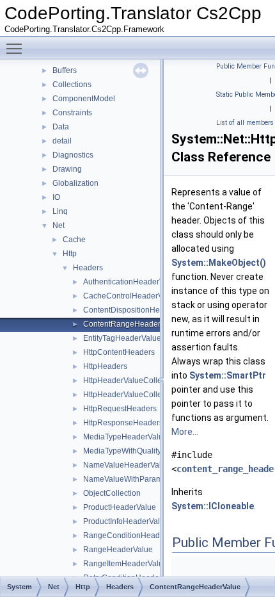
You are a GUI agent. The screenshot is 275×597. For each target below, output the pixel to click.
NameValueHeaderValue (126, 465)
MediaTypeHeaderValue (125, 436)
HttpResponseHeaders (123, 422)
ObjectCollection (112, 493)
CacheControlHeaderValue (130, 295)
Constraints (72, 112)
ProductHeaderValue (119, 507)
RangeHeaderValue (118, 549)
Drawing (67, 169)
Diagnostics (72, 155)
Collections (71, 84)
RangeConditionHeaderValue (135, 535)
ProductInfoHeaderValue (126, 521)
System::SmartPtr (227, 375)
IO (56, 197)
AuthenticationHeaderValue (131, 281)
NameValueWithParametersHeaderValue (154, 479)
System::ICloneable (212, 506)
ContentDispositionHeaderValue (139, 310)
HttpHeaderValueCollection (130, 380)
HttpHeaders (105, 366)
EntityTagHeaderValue (122, 338)
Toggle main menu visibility (16, 48)
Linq (60, 211)
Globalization (75, 183)
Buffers (64, 70)
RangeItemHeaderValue (125, 563)
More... (184, 432)
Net (58, 225)
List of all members (245, 123)
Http (70, 253)
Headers (88, 267)
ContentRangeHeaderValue (131, 324)
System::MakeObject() (218, 263)
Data (60, 126)
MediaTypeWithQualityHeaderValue (145, 450)
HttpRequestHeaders (120, 408)
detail (62, 140)
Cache (74, 239)
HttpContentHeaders (119, 352)
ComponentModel (83, 98)
